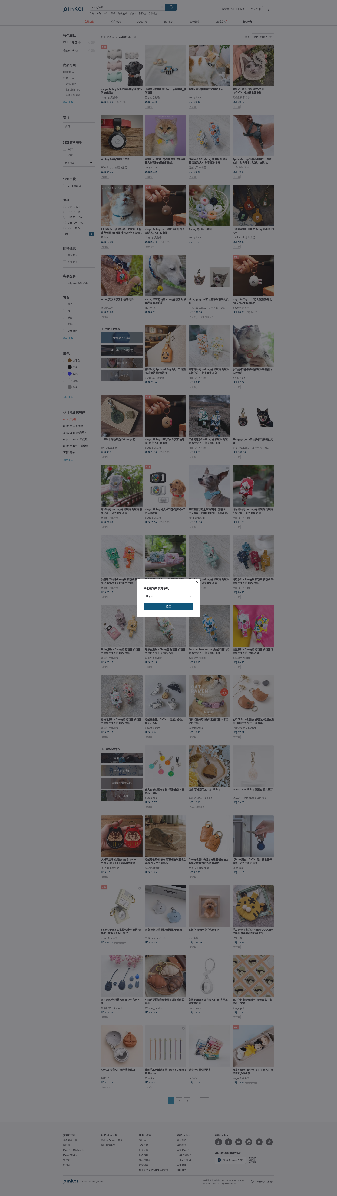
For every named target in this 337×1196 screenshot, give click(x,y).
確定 (168, 606)
